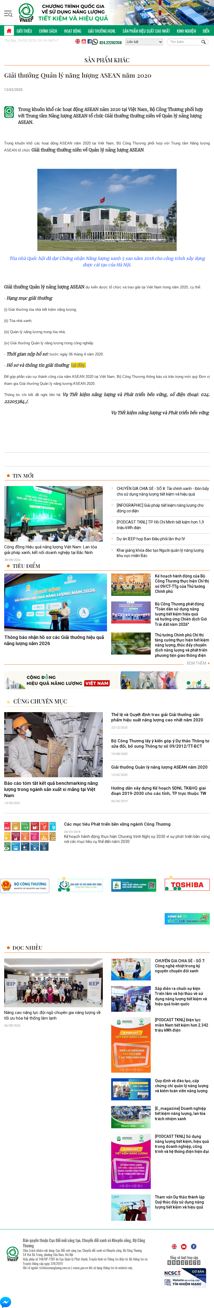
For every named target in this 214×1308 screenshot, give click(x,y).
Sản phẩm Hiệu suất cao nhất (146, 31)
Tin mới (23, 475)
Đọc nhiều (27, 947)
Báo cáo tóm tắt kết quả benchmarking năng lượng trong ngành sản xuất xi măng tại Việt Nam (51, 789)
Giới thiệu (24, 31)
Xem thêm (198, 663)
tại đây (78, 365)
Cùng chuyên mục (40, 701)
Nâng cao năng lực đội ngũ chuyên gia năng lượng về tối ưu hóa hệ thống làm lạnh (52, 1015)
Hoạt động (72, 31)
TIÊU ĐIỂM (26, 565)
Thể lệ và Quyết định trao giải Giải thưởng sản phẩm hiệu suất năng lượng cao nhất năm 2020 (157, 717)
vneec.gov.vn (80, 1267)
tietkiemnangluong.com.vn (54, 1267)
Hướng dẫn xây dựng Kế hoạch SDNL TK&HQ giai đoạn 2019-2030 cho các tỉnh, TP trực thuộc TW (158, 791)
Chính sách (48, 31)
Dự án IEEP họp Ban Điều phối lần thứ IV (151, 539)
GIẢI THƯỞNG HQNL (102, 31)
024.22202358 (110, 42)
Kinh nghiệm (186, 31)
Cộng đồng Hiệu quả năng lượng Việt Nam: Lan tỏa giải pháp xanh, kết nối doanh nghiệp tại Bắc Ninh (50, 549)
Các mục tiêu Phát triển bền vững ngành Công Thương (117, 824)
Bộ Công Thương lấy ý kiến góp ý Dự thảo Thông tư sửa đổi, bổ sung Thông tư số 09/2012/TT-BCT (160, 743)
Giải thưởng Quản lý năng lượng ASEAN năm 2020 (159, 767)
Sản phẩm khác (107, 60)
